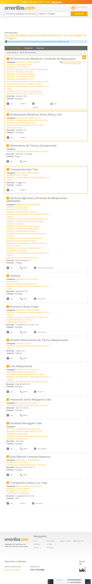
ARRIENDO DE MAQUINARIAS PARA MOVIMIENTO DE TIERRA (27, 178)
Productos (51, 541)
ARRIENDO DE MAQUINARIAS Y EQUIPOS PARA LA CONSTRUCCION (26, 244)
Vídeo (55, 104)
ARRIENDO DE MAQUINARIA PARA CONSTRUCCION (27, 120)
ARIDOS (45, 69)
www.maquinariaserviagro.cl (45, 268)
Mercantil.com (78, 541)
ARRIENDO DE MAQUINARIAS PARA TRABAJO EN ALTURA (25, 234)
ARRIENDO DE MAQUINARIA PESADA (21, 231)
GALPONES (10, 72)
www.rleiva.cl (39, 503)
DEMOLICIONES (35, 69)
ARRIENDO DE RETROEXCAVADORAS (21, 74)
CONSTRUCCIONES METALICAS (19, 64)
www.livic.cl (40, 392)
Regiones (40, 48)
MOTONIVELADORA (14, 81)
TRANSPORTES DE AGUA (16, 322)
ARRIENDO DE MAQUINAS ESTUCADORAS (23, 226)
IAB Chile (82, 569)
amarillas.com (20, 7)
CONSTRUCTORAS (23, 343)
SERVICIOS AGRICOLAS (15, 224)
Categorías (28, 48)
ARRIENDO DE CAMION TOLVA (35, 81)
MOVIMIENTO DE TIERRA (16, 250)
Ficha (11, 104)
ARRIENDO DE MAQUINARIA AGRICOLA (22, 212)
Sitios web (35, 107)
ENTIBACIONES (22, 118)
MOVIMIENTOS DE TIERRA (17, 67)
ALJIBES (9, 320)
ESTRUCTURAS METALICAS (17, 69)
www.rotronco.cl (41, 332)
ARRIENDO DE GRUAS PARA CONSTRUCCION (24, 431)
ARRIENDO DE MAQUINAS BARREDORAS (22, 229)
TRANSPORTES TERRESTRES (17, 493)
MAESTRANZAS (12, 281)
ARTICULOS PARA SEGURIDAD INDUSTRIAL (23, 429)
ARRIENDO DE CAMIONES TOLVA (19, 79)
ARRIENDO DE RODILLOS (23, 320)
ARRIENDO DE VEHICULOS (16, 439)
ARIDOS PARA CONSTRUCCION (28, 486)
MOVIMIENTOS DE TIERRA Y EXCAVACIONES (24, 91)
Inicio (35, 541)
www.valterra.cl (41, 299)
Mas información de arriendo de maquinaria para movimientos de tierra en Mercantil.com (38, 42)
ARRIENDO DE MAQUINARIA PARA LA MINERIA (25, 221)
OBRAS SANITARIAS (14, 128)
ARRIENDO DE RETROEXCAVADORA (20, 76)
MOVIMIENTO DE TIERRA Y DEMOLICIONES (23, 84)
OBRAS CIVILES (35, 118)
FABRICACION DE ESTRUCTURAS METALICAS (24, 94)
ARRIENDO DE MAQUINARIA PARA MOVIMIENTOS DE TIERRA (27, 87)
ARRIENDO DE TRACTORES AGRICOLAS (22, 258)
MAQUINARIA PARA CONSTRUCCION (21, 372)
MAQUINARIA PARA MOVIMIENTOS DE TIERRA (25, 125)
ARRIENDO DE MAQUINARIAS (28, 62)
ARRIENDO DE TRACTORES (17, 207)
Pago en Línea (65, 541)
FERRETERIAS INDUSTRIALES (27, 369)
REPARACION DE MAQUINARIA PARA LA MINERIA (26, 465)
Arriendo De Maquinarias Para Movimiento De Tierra (26, 151)
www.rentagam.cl (42, 449)
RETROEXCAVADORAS (24, 72)
